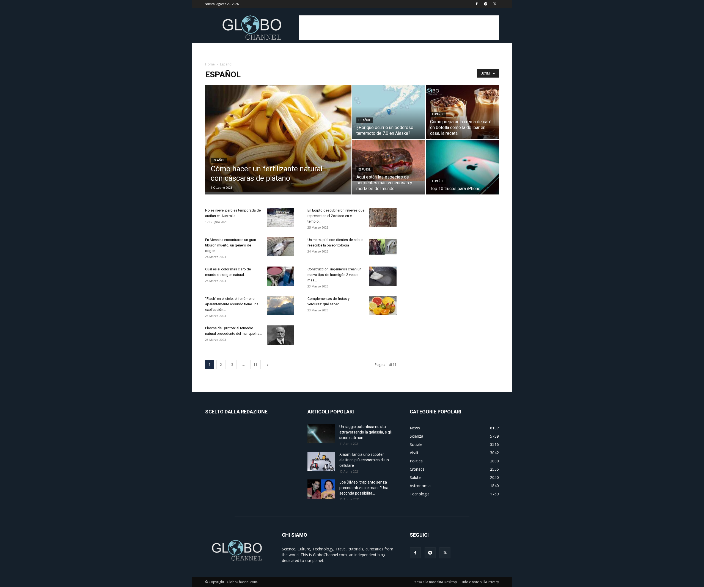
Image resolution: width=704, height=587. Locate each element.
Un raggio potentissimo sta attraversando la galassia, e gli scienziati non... (365, 432)
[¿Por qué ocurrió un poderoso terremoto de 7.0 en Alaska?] (388, 112)
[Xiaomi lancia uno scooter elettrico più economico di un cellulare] (321, 461)
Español (219, 160)
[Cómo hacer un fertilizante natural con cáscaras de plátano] (278, 138)
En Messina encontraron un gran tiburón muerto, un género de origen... (230, 245)
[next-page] (267, 364)
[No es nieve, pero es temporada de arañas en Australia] (280, 217)
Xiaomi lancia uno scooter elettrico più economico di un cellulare (364, 460)
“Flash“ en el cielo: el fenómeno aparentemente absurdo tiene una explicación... (231, 304)
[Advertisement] (399, 27)
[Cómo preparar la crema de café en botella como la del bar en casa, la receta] (462, 112)
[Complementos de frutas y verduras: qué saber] (383, 305)
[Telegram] (486, 4)
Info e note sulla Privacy (480, 582)
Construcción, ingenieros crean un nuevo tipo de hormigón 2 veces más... (334, 274)
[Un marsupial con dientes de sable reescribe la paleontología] (383, 246)
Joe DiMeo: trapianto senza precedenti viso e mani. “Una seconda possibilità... (363, 487)
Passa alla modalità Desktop (435, 582)
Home (210, 64)
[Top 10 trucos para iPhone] (462, 167)
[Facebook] (476, 4)
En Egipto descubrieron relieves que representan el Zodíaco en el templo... (335, 215)
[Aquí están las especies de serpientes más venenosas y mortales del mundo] (388, 160)
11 (255, 364)
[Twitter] (495, 4)
